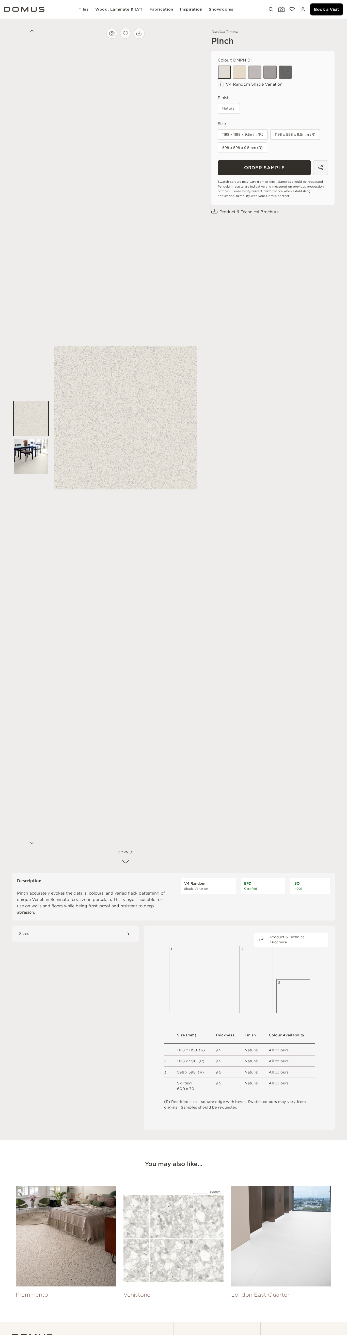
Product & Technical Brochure (249, 211)
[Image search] (111, 33)
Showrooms (221, 9)
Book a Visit (326, 9)
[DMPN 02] (239, 72)
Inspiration (191, 9)
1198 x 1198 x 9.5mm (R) (242, 134)
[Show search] (270, 9)
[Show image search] (281, 9)
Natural (228, 108)
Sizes (24, 933)
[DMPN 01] (224, 72)
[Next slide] (31, 843)
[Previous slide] (31, 31)
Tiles (84, 9)
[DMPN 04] (270, 72)
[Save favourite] (125, 33)
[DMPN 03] (254, 72)
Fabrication (161, 9)
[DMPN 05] (285, 72)
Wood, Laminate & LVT (119, 9)
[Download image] (139, 33)
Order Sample (264, 167)
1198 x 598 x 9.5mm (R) (295, 134)
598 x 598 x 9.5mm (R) (242, 148)
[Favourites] (292, 9)
